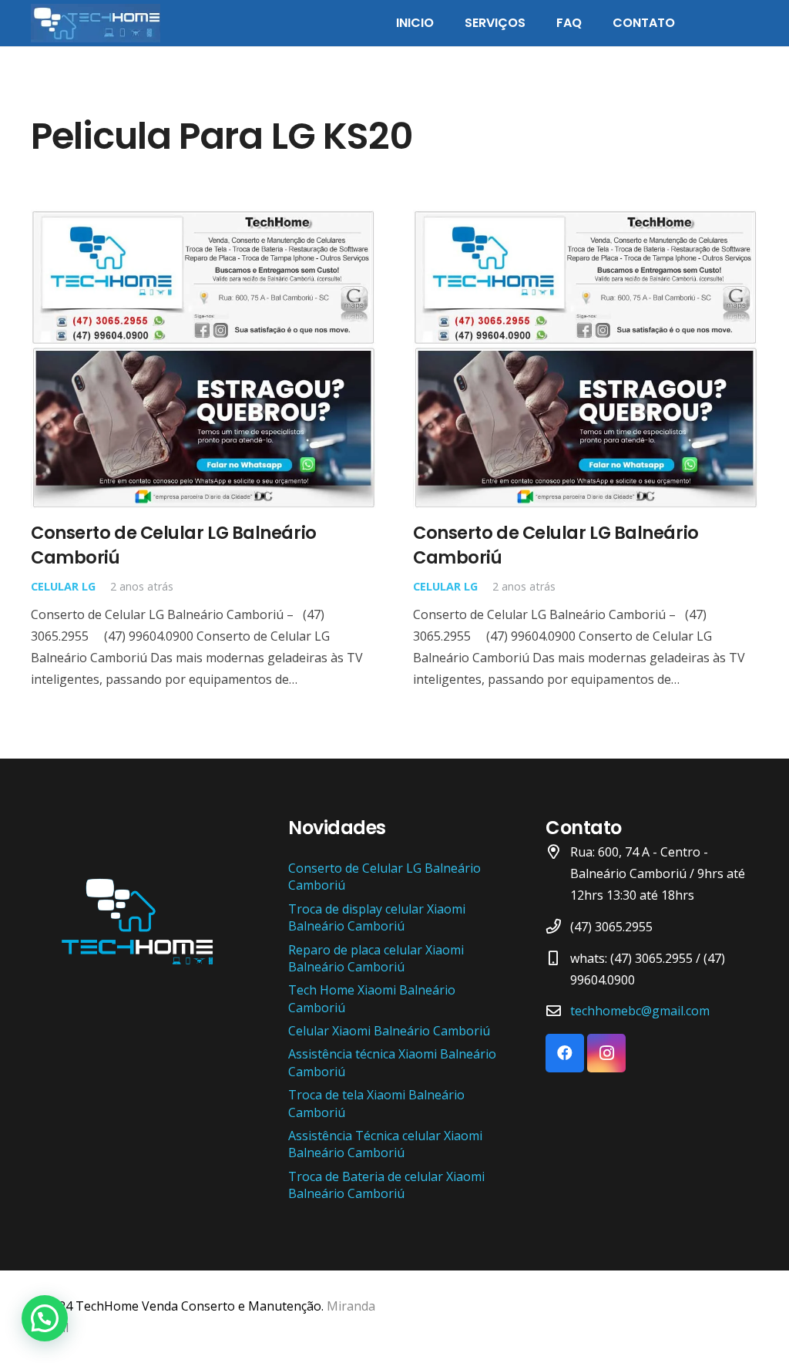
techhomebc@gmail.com (640, 1010)
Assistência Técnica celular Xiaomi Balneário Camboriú (385, 1144)
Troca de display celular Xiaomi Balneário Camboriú (376, 917)
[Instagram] (606, 1053)
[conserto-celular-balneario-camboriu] (95, 23)
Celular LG (63, 586)
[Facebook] (565, 1053)
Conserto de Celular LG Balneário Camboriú (174, 544)
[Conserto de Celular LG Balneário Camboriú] (203, 220)
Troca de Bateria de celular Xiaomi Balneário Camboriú (386, 1185)
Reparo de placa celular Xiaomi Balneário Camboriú (376, 958)
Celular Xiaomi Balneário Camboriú (389, 1030)
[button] (45, 1318)
